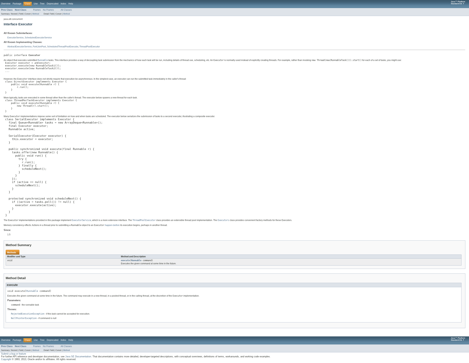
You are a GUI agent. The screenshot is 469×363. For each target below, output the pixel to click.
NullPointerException (24, 318)
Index (63, 3)
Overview (5, 3)
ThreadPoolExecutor (89, 46)
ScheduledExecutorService (38, 37)
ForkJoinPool (39, 46)
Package (17, 3)
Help (70, 3)
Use (36, 3)
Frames (37, 10)
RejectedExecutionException (27, 314)
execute (125, 260)
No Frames (48, 10)
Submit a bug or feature (13, 353)
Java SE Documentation (78, 356)
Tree (42, 3)
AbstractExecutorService (19, 46)
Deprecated (52, 3)
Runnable (136, 260)
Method (35, 14)
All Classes (66, 10)
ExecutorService (15, 37)
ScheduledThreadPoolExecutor (62, 46)
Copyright (6, 359)
